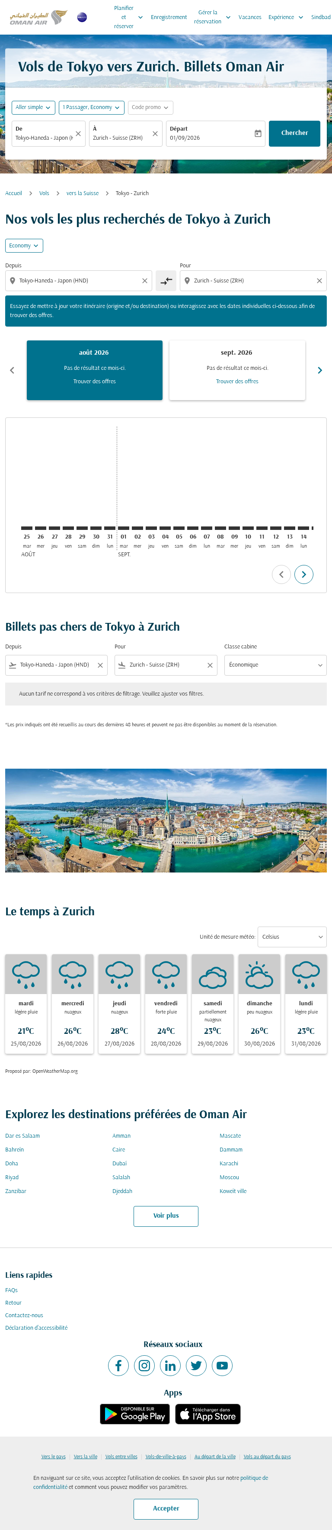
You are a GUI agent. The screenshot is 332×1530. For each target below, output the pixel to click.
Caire (118, 1150)
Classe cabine (240, 647)
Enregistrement (169, 17)
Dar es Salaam (22, 1136)
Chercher (294, 133)
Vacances (250, 17)
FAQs (11, 1290)
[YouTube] (222, 1365)
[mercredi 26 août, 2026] (40, 528)
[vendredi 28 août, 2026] (68, 528)
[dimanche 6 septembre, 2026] (192, 528)
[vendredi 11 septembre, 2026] (262, 528)
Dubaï (119, 1164)
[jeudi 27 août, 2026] (54, 528)
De (19, 129)
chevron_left (12, 370)
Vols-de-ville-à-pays (166, 1456)
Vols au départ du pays (267, 1456)
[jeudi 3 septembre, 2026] (151, 528)
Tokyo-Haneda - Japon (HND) (44, 138)
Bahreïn (14, 1150)
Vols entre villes (121, 1456)
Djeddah (122, 1191)
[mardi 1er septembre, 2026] (123, 528)
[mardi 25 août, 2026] (26, 528)
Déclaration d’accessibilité (36, 1328)
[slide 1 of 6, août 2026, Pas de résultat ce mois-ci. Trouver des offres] (95, 370)
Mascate (230, 1136)
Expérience (286, 17)
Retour (13, 1303)
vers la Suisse (83, 193)
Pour (185, 266)
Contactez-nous (24, 1315)
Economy (20, 246)
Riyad (12, 1177)
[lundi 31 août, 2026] (109, 528)
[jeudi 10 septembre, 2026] (248, 528)
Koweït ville (233, 1191)
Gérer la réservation (213, 17)
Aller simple (29, 107)
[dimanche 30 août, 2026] (96, 528)
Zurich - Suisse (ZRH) (118, 138)
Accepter (166, 1508)
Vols (44, 193)
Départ (179, 129)
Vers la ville (85, 1456)
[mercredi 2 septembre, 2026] (137, 528)
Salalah (121, 1177)
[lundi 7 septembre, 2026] (206, 528)
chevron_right (320, 370)
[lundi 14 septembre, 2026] (303, 528)
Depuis (13, 266)
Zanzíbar (15, 1191)
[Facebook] (118, 1365)
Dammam (231, 1150)
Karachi (229, 1164)
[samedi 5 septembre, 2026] (179, 528)
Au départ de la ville (215, 1456)
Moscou (229, 1177)
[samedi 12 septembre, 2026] (275, 528)
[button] (91, 108)
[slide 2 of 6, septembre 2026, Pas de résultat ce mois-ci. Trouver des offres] (237, 370)
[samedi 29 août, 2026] (82, 528)
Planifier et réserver (129, 17)
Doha (11, 1164)
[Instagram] (144, 1365)
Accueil (13, 193)
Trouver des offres (94, 381)
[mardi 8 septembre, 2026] (220, 528)
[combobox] (79, 280)
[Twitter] (196, 1365)
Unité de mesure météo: (227, 937)
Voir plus (166, 1215)
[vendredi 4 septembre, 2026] (165, 528)
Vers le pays (54, 1456)
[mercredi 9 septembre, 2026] (234, 528)
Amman (121, 1136)
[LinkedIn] (170, 1365)
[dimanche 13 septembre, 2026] (289, 528)
